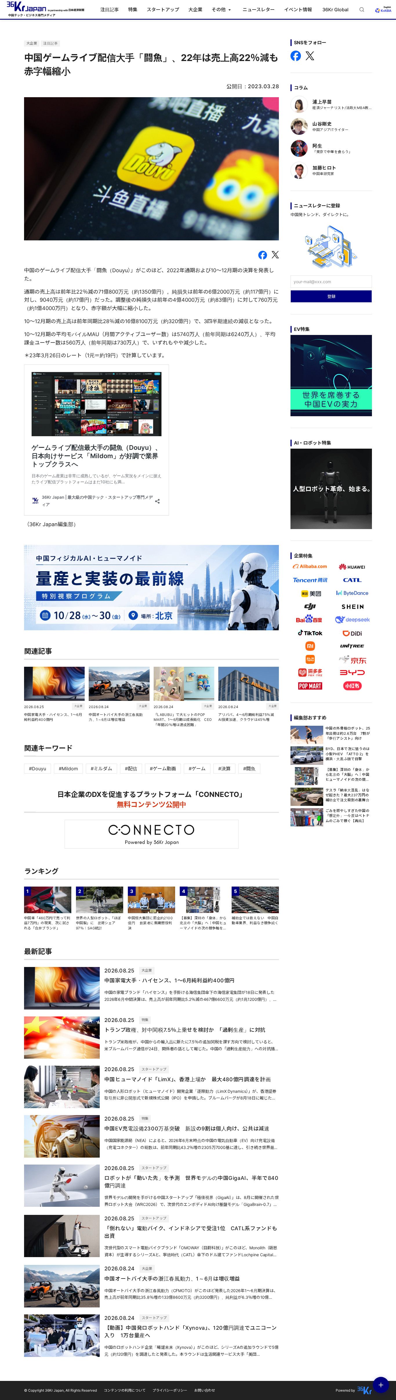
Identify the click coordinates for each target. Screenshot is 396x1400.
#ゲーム (197, 768)
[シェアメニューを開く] (381, 1385)
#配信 (131, 768)
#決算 (224, 768)
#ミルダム (101, 768)
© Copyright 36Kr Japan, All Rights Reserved (60, 1390)
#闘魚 (249, 768)
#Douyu (37, 768)
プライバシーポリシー (169, 1390)
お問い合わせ (204, 1390)
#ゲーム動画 (163, 768)
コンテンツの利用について (125, 1390)
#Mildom (68, 768)
